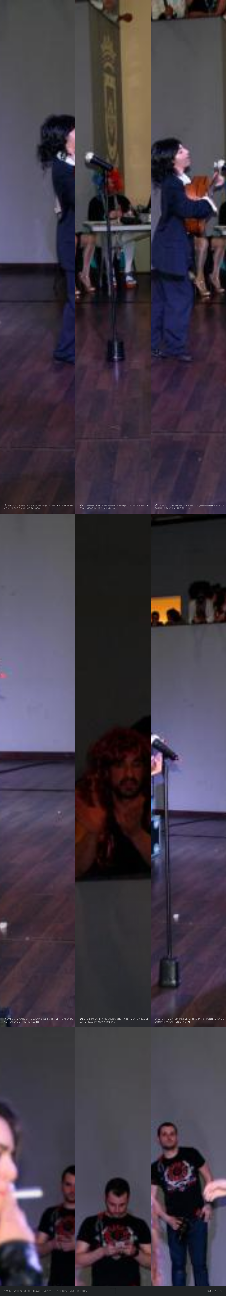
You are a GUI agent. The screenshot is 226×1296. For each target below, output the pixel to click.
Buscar (212, 1291)
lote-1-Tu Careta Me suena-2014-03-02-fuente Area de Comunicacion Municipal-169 (38, 506)
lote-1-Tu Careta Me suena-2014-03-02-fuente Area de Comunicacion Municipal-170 (114, 506)
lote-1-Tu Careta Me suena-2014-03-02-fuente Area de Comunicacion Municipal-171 (189, 506)
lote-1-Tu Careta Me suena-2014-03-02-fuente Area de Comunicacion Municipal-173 (114, 1020)
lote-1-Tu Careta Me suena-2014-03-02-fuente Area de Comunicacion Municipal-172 (38, 1020)
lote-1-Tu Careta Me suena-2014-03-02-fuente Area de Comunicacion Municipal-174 (189, 1020)
